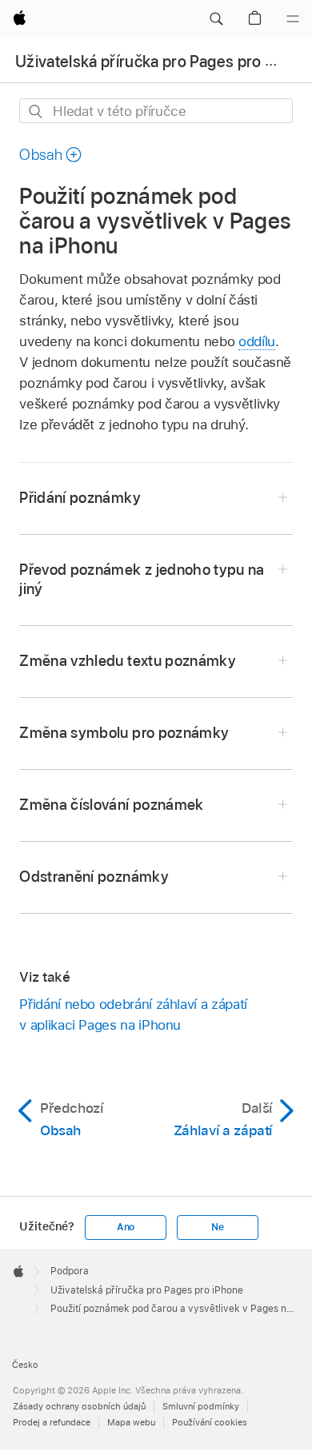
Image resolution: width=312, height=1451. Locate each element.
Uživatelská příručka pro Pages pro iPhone (146, 1290)
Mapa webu (131, 1422)
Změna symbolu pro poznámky (124, 733)
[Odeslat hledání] (36, 111)
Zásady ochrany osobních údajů (79, 1406)
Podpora (69, 1271)
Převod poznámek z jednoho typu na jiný (141, 579)
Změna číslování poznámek (111, 804)
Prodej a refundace (51, 1422)
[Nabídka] (293, 19)
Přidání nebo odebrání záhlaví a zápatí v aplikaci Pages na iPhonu (132, 1014)
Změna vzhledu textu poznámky (127, 661)
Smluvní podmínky (200, 1406)
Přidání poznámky (79, 497)
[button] (216, 19)
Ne (217, 1227)
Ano (125, 1227)
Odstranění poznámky (94, 876)
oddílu (256, 341)
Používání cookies (209, 1422)
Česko (25, 1364)
